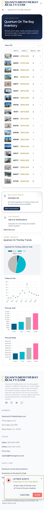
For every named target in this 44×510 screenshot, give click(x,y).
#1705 (15, 181)
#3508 (16, 132)
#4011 (15, 84)
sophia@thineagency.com (13, 456)
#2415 (15, 63)
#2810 (16, 119)
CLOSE (37, 495)
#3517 (15, 146)
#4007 (16, 174)
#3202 (16, 56)
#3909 (16, 139)
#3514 (15, 98)
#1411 (16, 112)
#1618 (15, 105)
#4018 (16, 70)
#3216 (15, 126)
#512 (16, 77)
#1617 (15, 153)
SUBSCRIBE (25, 495)
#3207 (16, 167)
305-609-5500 (11, 442)
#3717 (15, 160)
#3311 (15, 91)
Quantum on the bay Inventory (15, 469)
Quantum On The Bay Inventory (19, 10)
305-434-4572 (11, 447)
